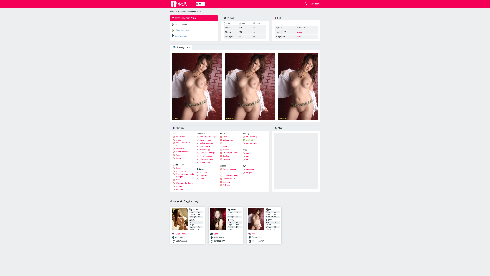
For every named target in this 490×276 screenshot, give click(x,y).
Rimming (179, 189)
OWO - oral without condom (183, 144)
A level (178, 140)
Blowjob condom (229, 169)
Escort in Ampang (177, 11)
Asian (299, 32)
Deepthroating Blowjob (231, 175)
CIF (247, 159)
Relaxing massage (206, 159)
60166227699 (219, 241)
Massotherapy (205, 150)
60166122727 (181, 25)
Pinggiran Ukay (182, 30)
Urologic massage (206, 143)
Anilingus (226, 185)
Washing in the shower (184, 183)
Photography (181, 171)
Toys (178, 155)
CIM (247, 153)
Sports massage (206, 156)
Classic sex (180, 137)
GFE (224, 172)
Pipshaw (179, 186)
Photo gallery (183, 47)
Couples (179, 180)
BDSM (225, 143)
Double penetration (183, 152)
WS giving (250, 169)
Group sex (180, 149)
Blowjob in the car (229, 179)
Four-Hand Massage (207, 153)
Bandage (226, 156)
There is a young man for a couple (185, 175)
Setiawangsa (181, 36)
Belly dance (204, 175)
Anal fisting (250, 140)
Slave (225, 146)
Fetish (178, 158)
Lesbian (202, 179)
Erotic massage (205, 140)
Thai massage (205, 146)
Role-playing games (230, 153)
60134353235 (181, 241)
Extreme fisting (251, 143)
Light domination (229, 140)
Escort (178, 168)
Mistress (226, 137)
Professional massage (208, 137)
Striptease (203, 172)
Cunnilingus (227, 182)
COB (247, 156)
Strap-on (226, 150)
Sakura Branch (205, 162)
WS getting (250, 173)
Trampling (226, 159)
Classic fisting (251, 137)
